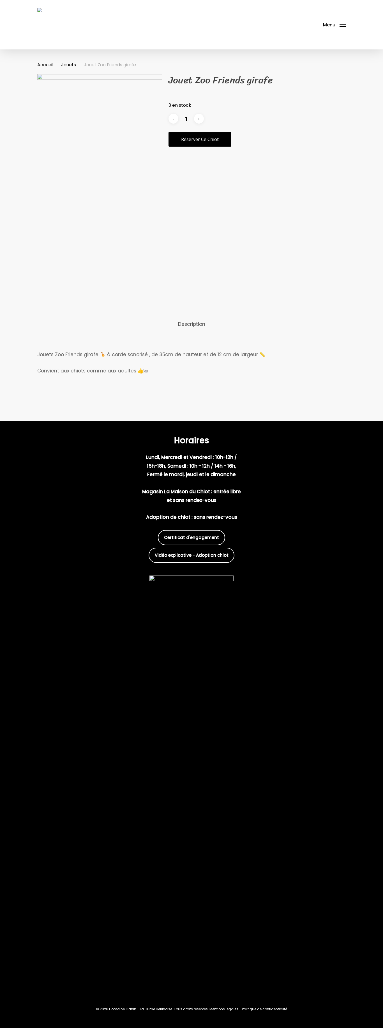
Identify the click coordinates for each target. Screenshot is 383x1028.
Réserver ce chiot (200, 139)
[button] (334, 25)
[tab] (191, 324)
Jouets (68, 65)
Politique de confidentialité (264, 1009)
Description (191, 324)
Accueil (45, 65)
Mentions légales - (225, 1009)
